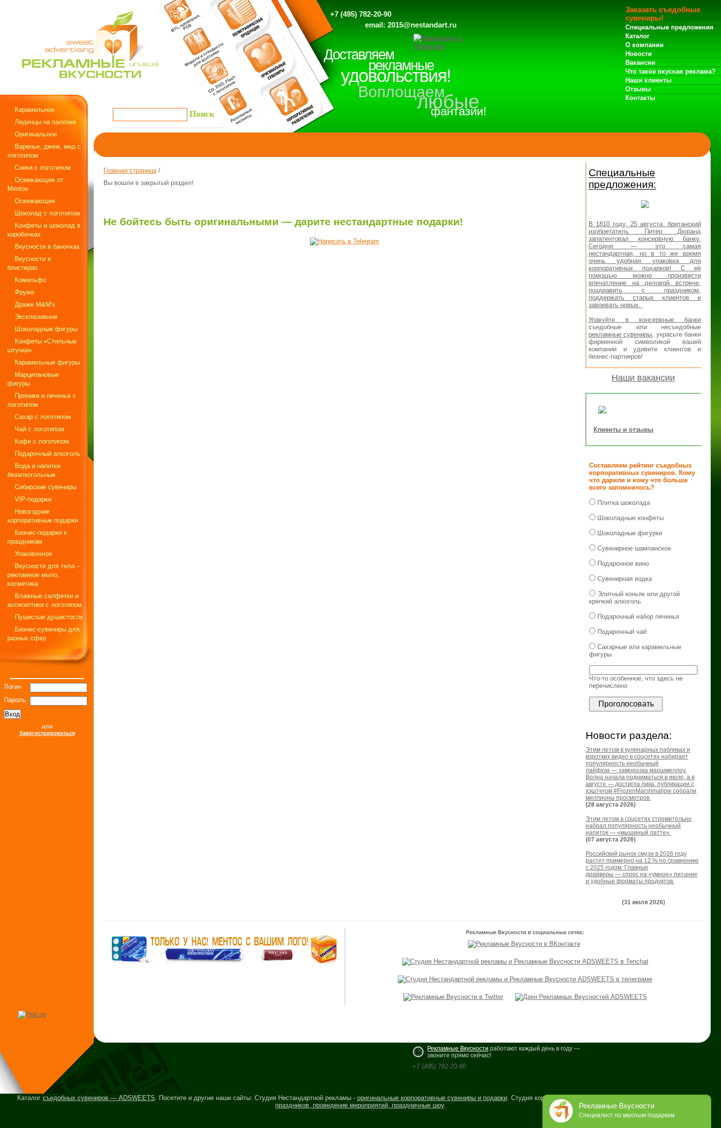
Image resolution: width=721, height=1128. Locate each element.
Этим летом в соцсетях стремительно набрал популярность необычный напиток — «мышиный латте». (639, 825)
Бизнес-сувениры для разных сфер (43, 634)
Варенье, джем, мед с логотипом (44, 151)
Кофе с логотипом (42, 441)
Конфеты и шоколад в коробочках (43, 230)
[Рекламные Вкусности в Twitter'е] (453, 996)
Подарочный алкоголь (47, 453)
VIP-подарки (33, 499)
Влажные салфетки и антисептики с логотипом (44, 600)
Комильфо (30, 280)
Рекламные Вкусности (458, 1048)
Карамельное (34, 109)
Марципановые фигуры (33, 379)
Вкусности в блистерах (29, 263)
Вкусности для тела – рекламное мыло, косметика (43, 574)
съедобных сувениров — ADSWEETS (99, 1098)
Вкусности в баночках (47, 246)
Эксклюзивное (36, 316)
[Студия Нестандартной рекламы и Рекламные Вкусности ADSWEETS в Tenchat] (525, 961)
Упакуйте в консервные (636, 319)
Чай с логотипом (39, 429)
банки (692, 319)
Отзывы (638, 89)
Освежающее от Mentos (35, 184)
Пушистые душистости (48, 617)
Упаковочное (33, 553)
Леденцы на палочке (45, 122)
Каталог (637, 36)
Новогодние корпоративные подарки (42, 516)
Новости (638, 53)
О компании (644, 45)
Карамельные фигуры (47, 362)
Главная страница (129, 170)
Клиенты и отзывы (623, 429)
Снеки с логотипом (43, 167)
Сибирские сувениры (46, 487)
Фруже (24, 292)
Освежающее (35, 201)
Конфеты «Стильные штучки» (42, 346)
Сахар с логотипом (43, 416)
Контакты (640, 98)
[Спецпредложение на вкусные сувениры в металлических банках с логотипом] (645, 210)
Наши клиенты (648, 80)
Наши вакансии (643, 378)
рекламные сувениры (620, 334)
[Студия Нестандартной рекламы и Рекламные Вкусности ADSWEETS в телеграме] (525, 979)
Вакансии (640, 62)
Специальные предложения (669, 27)
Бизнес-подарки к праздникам (37, 537)
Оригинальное (36, 134)
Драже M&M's (35, 304)
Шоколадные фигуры (46, 329)
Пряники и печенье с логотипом (41, 400)
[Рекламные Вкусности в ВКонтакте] (524, 943)
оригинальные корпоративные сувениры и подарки (432, 1098)
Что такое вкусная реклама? (670, 71)
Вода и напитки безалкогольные (33, 470)
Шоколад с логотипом (47, 213)
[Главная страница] (90, 80)
